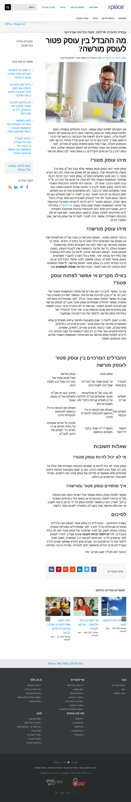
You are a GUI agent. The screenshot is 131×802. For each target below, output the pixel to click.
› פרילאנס (79, 722)
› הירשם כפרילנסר (75, 681)
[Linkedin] (15, 187)
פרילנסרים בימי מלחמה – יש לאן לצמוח (60, 624)
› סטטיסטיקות (35, 714)
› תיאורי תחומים (76, 693)
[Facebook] (27, 187)
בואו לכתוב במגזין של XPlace (19, 167)
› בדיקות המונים (34, 738)
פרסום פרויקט (77, 7)
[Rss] (10, 187)
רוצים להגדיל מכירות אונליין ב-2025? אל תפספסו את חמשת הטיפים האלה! (19, 145)
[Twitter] (21, 187)
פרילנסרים (108, 57)
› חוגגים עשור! (35, 697)
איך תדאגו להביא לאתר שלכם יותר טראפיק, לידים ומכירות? (20, 107)
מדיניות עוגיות (70, 763)
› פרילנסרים (78, 718)
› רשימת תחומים (34, 689)
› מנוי (123, 685)
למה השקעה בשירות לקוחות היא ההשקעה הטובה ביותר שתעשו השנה (19, 126)
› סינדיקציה (36, 726)
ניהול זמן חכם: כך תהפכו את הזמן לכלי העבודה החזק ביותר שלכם (19, 89)
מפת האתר (40, 763)
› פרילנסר (79, 714)
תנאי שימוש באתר (87, 763)
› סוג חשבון (78, 685)
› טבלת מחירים (119, 681)
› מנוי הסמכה (119, 689)
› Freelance (79, 730)
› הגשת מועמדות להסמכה (71, 704)
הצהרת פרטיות (54, 763)
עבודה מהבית (48, 7)
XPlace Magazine (15, 24)
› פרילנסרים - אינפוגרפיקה (29, 722)
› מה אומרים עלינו (33, 685)
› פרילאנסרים (77, 726)
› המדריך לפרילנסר (33, 718)
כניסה (63, 7)
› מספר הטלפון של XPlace (29, 693)
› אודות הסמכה (76, 701)
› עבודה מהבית (34, 730)
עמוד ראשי (121, 57)
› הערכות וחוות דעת (74, 697)
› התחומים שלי (77, 689)
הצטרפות (93, 7)
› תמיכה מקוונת (34, 681)
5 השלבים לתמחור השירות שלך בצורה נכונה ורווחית (114, 624)
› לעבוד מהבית (35, 734)
